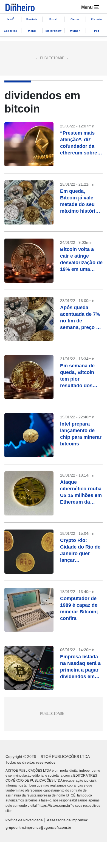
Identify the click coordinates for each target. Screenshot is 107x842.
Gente (75, 19)
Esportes (10, 30)
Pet (96, 30)
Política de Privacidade (24, 820)
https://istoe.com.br (55, 805)
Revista (32, 19)
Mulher (75, 30)
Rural (53, 19)
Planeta (96, 19)
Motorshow (53, 30)
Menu (32, 30)
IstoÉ (11, 19)
